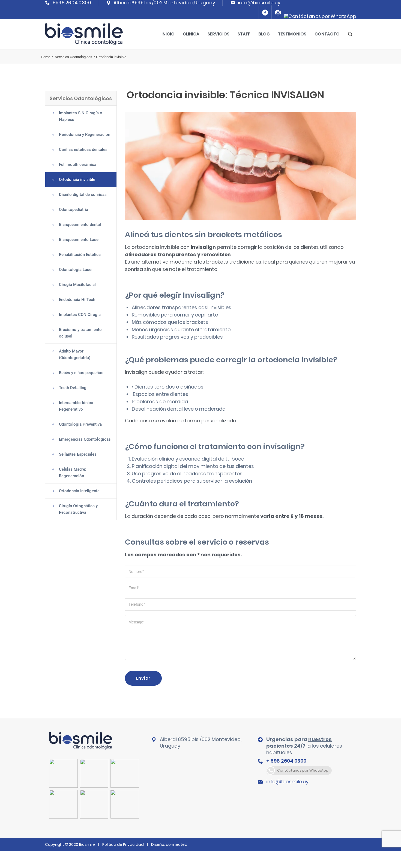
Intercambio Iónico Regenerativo (76, 406)
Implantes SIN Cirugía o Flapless (80, 116)
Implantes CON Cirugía (80, 314)
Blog (264, 34)
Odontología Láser (76, 269)
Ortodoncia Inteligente (79, 490)
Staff (244, 34)
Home (45, 57)
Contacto (327, 34)
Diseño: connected (169, 844)
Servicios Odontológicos (73, 57)
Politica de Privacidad (123, 844)
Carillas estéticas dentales (83, 149)
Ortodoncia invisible (77, 179)
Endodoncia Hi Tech (77, 299)
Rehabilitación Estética (80, 254)
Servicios (218, 34)
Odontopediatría (73, 209)
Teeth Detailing (72, 387)
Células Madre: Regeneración (72, 472)
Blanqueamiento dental (80, 224)
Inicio (168, 34)
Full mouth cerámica (77, 164)
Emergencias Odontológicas (85, 439)
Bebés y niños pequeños (81, 372)
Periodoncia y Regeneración (84, 134)
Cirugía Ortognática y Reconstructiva (78, 509)
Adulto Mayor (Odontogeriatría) (74, 354)
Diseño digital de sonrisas (83, 194)
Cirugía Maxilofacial (77, 284)
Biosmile (87, 844)
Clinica (191, 34)
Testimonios (292, 34)
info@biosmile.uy (287, 781)
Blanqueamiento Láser (79, 239)
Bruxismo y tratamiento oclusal (80, 333)
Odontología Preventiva (80, 424)
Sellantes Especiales (78, 454)
